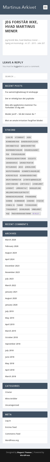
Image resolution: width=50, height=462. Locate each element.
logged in (18, 66)
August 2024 (11, 253)
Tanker (20, 205)
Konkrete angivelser (30, 171)
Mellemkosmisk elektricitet (17, 192)
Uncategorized (12, 405)
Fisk (7, 154)
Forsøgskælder (18, 154)
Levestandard (12, 184)
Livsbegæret (38, 184)
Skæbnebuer (20, 201)
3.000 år (9, 137)
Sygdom (40, 201)
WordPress (25, 455)
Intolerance (11, 167)
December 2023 (12, 265)
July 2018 (9, 350)
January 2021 (11, 292)
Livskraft (10, 188)
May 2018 (9, 363)
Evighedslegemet (32, 150)
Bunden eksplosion (29, 142)
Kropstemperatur (13, 180)
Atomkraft (20, 137)
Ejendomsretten (28, 146)
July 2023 (9, 278)
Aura (29, 137)
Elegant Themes (24, 452)
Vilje (7, 213)
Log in (8, 420)
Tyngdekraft (11, 209)
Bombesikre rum (12, 142)
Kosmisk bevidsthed (28, 175)
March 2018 (10, 376)
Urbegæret (36, 209)
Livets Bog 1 (25, 184)
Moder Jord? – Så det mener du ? (20, 114)
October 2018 (11, 337)
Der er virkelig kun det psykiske (19, 98)
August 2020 (11, 298)
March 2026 (10, 239)
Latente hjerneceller (32, 180)
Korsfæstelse (12, 175)
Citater (8, 392)
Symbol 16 (10, 205)
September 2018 (12, 344)
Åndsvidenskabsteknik (21, 213)
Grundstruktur (26, 163)
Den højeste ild (12, 146)
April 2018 (9, 370)
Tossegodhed (31, 205)
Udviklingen (24, 209)
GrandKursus (11, 163)
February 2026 (11, 246)
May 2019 (9, 318)
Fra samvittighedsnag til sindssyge (21, 92)
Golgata (32, 158)
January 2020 (11, 305)
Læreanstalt (21, 188)
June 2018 (9, 357)
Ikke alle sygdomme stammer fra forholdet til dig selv (20, 106)
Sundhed (30, 201)
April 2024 (9, 259)
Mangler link (35, 188)
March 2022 (10, 285)
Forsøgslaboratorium (16, 158)
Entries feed (11, 427)
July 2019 (9, 311)
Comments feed (12, 433)
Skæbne (9, 201)
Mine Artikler (11, 398)
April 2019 (9, 324)
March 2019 (10, 331)
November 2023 (12, 272)
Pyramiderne (30, 197)
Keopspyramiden (13, 171)
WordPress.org (12, 440)
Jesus (21, 167)
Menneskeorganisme (14, 197)
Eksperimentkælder (14, 150)
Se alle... (36, 213)
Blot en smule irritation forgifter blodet (24, 120)
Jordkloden (30, 167)
